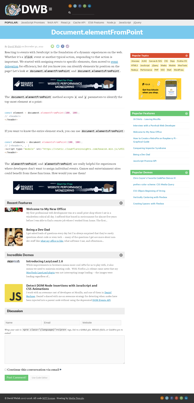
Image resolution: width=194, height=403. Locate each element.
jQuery (137, 22)
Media (163, 65)
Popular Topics (140, 55)
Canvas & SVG (155, 61)
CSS (166, 61)
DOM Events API (101, 300)
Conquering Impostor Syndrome (149, 148)
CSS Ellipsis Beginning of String (149, 190)
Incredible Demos (20, 255)
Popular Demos (142, 172)
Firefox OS (182, 61)
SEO (162, 70)
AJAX (144, 61)
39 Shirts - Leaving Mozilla (146, 119)
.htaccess (135, 61)
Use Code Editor (39, 377)
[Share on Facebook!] (62, 46)
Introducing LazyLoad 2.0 (44, 261)
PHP (156, 70)
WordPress (178, 70)
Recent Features (19, 203)
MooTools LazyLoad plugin (40, 272)
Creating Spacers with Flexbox (148, 203)
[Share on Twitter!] (58, 46)
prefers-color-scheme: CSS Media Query (153, 184)
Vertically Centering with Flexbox (150, 197)
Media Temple (76, 398)
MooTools (182, 65)
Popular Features (143, 113)
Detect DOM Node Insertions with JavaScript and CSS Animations (61, 287)
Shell (169, 70)
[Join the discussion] (52, 46)
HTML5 (134, 65)
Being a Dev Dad (38, 229)
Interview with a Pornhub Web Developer (154, 125)
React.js (65, 22)
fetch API (53, 22)
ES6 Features (96, 22)
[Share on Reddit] (67, 46)
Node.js (111, 22)
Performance (146, 70)
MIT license (48, 398)
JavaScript (125, 22)
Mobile (172, 65)
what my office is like (52, 241)
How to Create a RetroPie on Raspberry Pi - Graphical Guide (155, 140)
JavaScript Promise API (145, 160)
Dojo (172, 61)
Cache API (79, 22)
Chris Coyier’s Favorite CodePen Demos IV (154, 178)
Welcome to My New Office (46, 209)
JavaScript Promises (33, 22)
